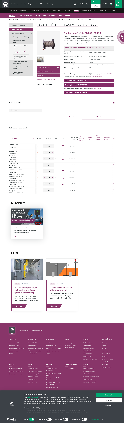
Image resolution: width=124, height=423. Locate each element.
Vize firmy (104, 348)
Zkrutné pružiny (87, 353)
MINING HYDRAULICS (89, 10)
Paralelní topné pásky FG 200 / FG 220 (21, 51)
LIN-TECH (67, 10)
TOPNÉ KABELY (98, 88)
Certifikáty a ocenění (107, 359)
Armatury (48, 343)
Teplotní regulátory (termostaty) (18, 72)
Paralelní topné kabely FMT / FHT (21, 46)
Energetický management (35, 371)
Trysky (48, 353)
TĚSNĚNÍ (112, 10)
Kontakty (68, 15)
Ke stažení (51, 15)
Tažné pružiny (87, 345)
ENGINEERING (34, 10)
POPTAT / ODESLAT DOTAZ (45, 71)
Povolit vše (108, 395)
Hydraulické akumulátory (16, 368)
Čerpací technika (51, 345)
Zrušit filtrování (73, 117)
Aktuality (37, 15)
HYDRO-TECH (55, 10)
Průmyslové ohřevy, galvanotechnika (36, 19)
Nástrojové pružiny (88, 348)
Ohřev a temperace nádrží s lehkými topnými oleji (61, 288)
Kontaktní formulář (36, 330)
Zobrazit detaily (95, 419)
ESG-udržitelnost (106, 367)
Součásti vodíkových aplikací (54, 351)
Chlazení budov (32, 379)
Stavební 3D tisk (32, 343)
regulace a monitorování (105, 73)
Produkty (12, 15)
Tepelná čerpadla (32, 368)
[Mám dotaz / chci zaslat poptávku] (89, 92)
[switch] (49, 419)
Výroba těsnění (87, 379)
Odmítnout (108, 405)
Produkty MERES (16, 29)
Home (10, 19)
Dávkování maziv (14, 345)
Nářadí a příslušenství (89, 382)
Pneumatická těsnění (89, 371)
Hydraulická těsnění (88, 368)
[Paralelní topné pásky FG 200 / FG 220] (48, 43)
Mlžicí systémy (32, 345)
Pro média (105, 364)
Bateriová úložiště (33, 376)
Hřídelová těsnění (88, 374)
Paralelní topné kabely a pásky (66, 19)
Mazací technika (13, 351)
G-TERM (45, 10)
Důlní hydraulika (69, 368)
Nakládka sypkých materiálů (35, 348)
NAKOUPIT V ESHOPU (43, 68)
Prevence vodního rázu (15, 374)
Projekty (104, 356)
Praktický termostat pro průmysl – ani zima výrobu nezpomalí (25, 231)
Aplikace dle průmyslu (25, 15)
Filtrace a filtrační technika (53, 348)
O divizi (60, 15)
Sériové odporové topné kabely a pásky (20, 62)
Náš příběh (105, 361)
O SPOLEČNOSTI (107, 339)
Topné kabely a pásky (52, 19)
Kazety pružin (87, 356)
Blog (44, 15)
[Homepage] (12, 330)
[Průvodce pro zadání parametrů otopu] (89, 80)
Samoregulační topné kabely (21, 37)
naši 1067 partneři (33, 397)
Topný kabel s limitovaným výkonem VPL (20, 57)
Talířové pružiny (87, 351)
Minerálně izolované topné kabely (20, 67)
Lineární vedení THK (52, 387)
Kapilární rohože (32, 382)
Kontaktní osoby (24, 330)
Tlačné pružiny (87, 343)
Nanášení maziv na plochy (16, 348)
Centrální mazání (14, 343)
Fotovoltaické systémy (34, 374)
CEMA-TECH (13, 10)
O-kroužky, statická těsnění (91, 376)
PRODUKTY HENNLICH (18, 25)
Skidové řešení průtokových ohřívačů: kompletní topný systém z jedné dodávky (26, 290)
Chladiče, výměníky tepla (16, 371)
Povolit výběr (109, 400)
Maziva (11, 353)
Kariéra (104, 345)
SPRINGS (103, 10)
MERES (76, 10)
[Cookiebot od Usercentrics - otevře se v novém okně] (12, 419)
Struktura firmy (106, 353)
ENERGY (23, 10)
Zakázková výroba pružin (90, 359)
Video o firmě (105, 351)
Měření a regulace (70, 343)
